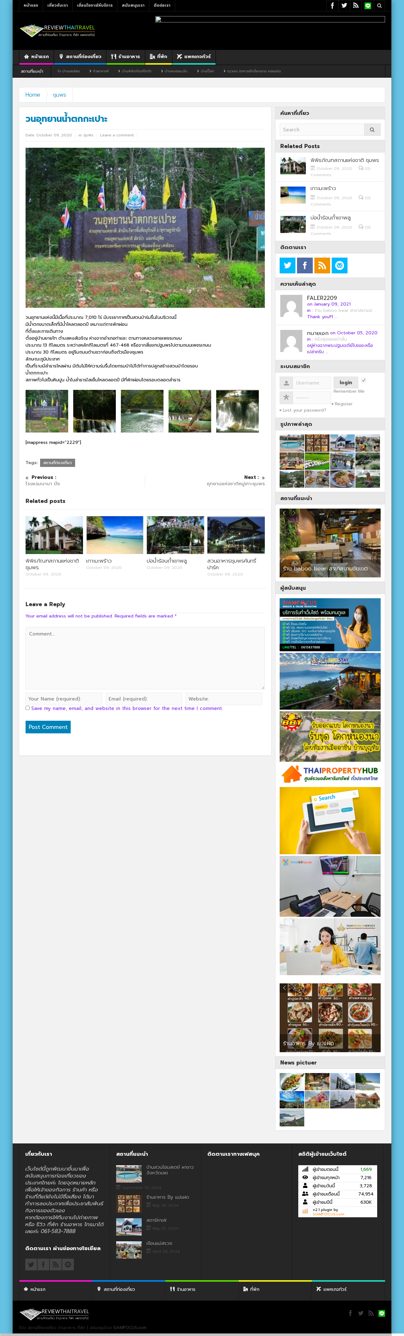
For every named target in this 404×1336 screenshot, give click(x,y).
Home (33, 95)
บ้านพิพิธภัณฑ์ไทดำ (87, 71)
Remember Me (349, 391)
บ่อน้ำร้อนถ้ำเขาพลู (167, 561)
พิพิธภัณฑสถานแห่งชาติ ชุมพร (52, 564)
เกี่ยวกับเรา (57, 5)
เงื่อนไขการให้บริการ (95, 5)
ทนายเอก (318, 333)
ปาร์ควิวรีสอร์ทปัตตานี (308, 568)
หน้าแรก (31, 5)
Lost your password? (304, 410)
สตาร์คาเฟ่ (156, 1220)
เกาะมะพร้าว (99, 561)
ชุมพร (59, 95)
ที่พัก (162, 56)
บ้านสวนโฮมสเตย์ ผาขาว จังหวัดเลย (170, 1170)
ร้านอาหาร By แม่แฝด (308, 1043)
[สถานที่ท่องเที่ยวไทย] (57, 30)
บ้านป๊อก (158, 71)
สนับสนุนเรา (133, 5)
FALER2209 (322, 298)
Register (344, 404)
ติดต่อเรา (162, 5)
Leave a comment (117, 135)
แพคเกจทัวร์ (197, 56)
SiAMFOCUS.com (328, 1214)
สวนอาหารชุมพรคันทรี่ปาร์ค (231, 564)
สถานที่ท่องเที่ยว (83, 56)
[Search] (372, 129)
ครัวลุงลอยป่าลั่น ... (333, 339)
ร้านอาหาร (129, 56)
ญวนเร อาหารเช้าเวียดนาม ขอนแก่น (205, 71)
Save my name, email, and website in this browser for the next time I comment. (127, 708)
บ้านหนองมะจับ (127, 71)
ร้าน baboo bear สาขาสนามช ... (346, 310)
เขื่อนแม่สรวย (159, 1243)
